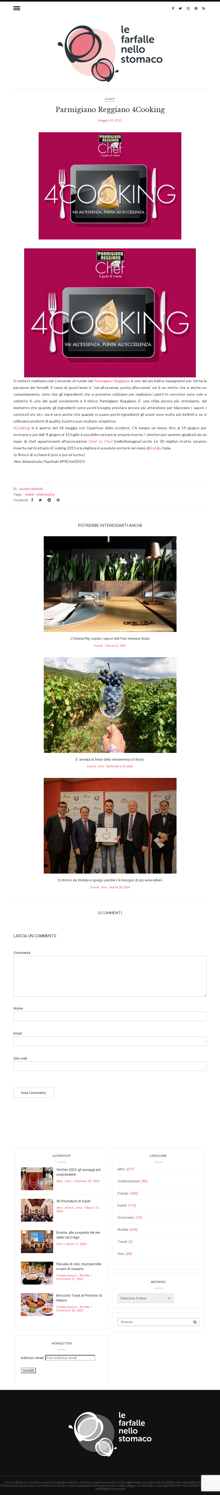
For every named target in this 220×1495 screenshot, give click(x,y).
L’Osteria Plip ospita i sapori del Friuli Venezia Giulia (110, 638)
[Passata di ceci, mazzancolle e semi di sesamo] (37, 1273)
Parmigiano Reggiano (112, 380)
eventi (29, 494)
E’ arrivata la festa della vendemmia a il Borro (110, 759)
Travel (122, 1242)
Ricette (85, 1275)
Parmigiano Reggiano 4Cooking (110, 110)
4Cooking (21, 427)
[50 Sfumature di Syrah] (37, 1210)
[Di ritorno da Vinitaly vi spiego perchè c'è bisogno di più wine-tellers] (110, 827)
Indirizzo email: (33, 1358)
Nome (18, 1008)
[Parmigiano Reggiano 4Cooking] (110, 190)
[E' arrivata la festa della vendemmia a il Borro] (110, 706)
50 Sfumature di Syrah (73, 1201)
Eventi (110, 99)
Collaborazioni (66, 1275)
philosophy (45, 494)
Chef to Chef (101, 441)
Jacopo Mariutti (30, 489)
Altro (59, 1181)
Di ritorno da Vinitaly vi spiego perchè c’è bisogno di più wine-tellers (110, 880)
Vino (101, 766)
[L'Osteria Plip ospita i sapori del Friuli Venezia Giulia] (110, 586)
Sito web (20, 1058)
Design (123, 1193)
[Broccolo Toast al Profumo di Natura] (37, 1304)
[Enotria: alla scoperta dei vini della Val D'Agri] (37, 1241)
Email (17, 1033)
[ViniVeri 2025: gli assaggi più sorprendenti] (37, 1178)
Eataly (156, 448)
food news (126, 1217)
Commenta (21, 952)
